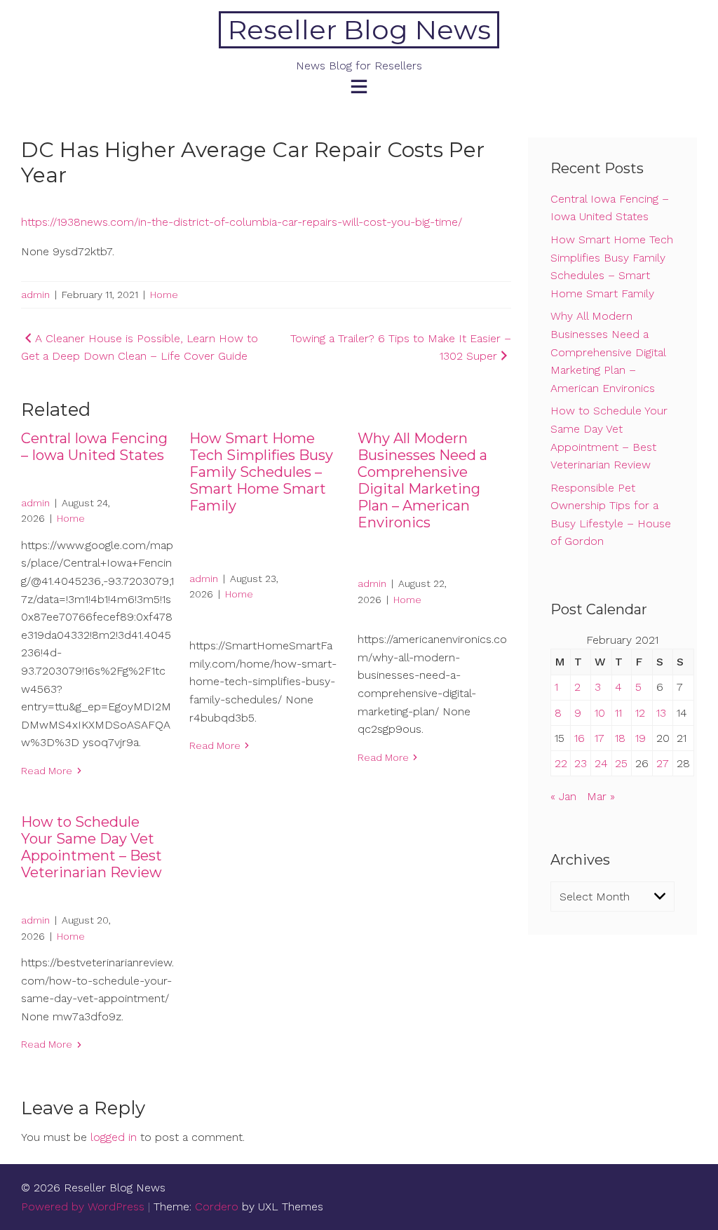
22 (561, 763)
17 (599, 738)
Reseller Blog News (359, 29)
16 (579, 738)
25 (621, 763)
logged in (113, 1137)
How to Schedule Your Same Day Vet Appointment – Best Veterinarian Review (91, 847)
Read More (46, 770)
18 (620, 738)
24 (601, 763)
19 (640, 738)
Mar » (601, 796)
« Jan (563, 796)
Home (164, 294)
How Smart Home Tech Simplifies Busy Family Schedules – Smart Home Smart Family (261, 472)
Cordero (216, 1206)
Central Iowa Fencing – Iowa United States (94, 447)
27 (662, 763)
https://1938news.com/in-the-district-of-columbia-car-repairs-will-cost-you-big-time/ (241, 222)
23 (580, 763)
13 (661, 712)
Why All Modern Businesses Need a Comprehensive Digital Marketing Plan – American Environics (422, 480)
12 (640, 712)
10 (600, 712)
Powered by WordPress (82, 1206)
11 (618, 712)
